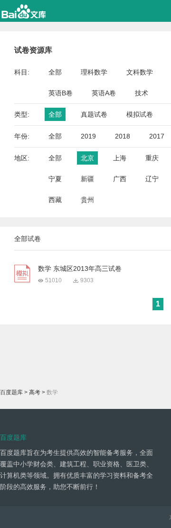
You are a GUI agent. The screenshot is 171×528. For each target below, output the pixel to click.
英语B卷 (60, 93)
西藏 (55, 200)
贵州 (87, 200)
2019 (88, 136)
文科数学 (139, 72)
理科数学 (94, 72)
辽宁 (152, 179)
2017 (156, 136)
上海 (119, 158)
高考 (34, 392)
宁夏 (55, 179)
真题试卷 (94, 114)
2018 (122, 136)
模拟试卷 (139, 114)
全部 (55, 72)
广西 (119, 179)
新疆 (87, 179)
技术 (141, 93)
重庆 (152, 158)
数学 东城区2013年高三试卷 (80, 268)
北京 (87, 158)
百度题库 (11, 392)
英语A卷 (104, 93)
